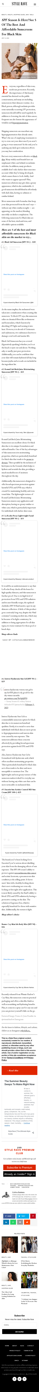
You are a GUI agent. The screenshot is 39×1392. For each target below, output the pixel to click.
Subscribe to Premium (19, 1167)
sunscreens (25, 1187)
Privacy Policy (14, 1350)
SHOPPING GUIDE (19, 14)
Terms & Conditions (15, 1057)
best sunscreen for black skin (20, 1183)
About (14, 1345)
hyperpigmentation (20, 122)
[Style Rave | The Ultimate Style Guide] (19, 3)
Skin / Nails (30, 14)
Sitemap (25, 1360)
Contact (30, 1345)
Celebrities (25, 1292)
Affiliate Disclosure (14, 1355)
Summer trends (15, 1187)
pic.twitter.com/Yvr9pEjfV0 (15, 698)
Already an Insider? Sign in (19, 1174)
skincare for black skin (25, 1185)
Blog (22, 1345)
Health (10, 14)
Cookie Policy (30, 1355)
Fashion (24, 1257)
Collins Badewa (18, 1192)
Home (7, 1345)
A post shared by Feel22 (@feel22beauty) (19, 853)
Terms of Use (28, 1350)
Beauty (4, 14)
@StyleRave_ (25, 1030)
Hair (9, 1257)
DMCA (17, 1360)
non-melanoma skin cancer (25, 873)
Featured (13, 1185)
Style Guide (32, 1257)
